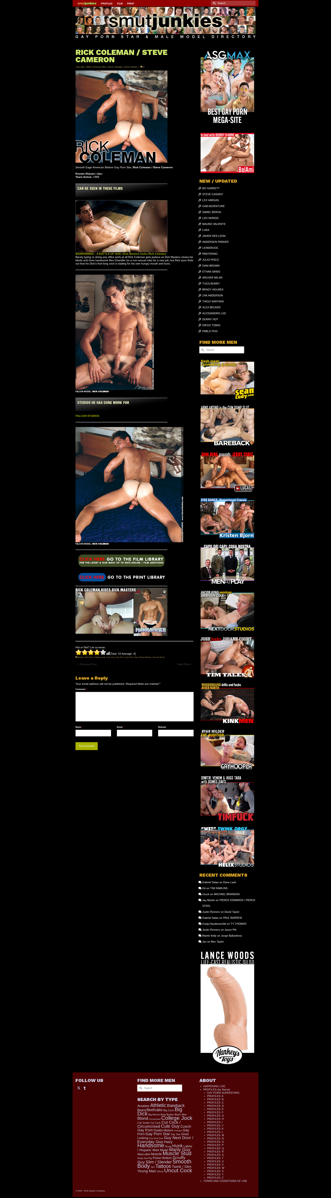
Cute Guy (110, 657)
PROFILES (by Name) (216, 1089)
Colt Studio (143, 1122)
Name (79, 727)
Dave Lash (229, 882)
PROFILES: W (215, 1167)
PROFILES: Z (215, 1177)
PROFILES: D (215, 1105)
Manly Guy (179, 1149)
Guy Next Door (156, 1138)
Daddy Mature (163, 1130)
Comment (81, 689)
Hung (168, 1146)
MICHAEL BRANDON (227, 894)
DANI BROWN (211, 265)
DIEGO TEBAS (211, 325)
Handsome (150, 1145)
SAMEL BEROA (211, 212)
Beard (141, 1110)
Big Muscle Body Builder (161, 1114)
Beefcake (154, 1110)
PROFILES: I (215, 1122)
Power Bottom (145, 657)
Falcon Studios (131, 67)
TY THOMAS (238, 923)
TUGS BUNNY (211, 283)
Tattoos (163, 1166)
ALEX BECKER (211, 307)
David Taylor (231, 911)
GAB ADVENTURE (213, 206)
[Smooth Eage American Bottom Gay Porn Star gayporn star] (121, 577)
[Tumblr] (84, 1088)
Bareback (176, 1105)
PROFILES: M (215, 1135)
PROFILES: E (215, 1109)
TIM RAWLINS (219, 888)
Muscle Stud (177, 1153)
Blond (142, 1118)
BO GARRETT (211, 188)
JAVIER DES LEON (213, 235)
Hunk (177, 1145)
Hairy (168, 1142)
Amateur (143, 1106)
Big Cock (168, 1110)
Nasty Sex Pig (144, 1158)
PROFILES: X (215, 1171)
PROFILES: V (215, 1164)
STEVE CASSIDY (212, 194)
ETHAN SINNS (211, 271)
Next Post (183, 664)
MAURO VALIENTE (214, 224)
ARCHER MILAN (212, 277)
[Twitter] (78, 1088)
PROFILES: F (215, 1112)
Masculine (143, 1154)
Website (162, 727)
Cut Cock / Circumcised (159, 1124)
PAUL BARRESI (232, 917)
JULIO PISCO (210, 259)
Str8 (153, 1167)
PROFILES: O (215, 1141)
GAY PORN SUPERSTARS (223, 1092)
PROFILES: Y (215, 1174)
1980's (89, 67)
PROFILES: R (215, 1151)
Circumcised (155, 1119)
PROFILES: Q (215, 1148)
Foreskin (178, 1130)
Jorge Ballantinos (231, 935)
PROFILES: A (215, 1096)
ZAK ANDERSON (212, 295)
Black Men (181, 1114)
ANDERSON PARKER (215, 241)
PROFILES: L (215, 1131)
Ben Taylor (217, 941)
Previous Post (88, 664)
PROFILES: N (215, 1138)
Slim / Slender (159, 1162)
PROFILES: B (215, 1099)
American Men (99, 67)
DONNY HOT (210, 319)
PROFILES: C (215, 1102)
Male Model (160, 1150)
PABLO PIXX (210, 331)
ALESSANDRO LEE (214, 313)
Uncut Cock (178, 1170)
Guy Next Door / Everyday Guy (165, 1139)
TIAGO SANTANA (213, 301)
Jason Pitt (230, 929)
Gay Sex (175, 1134)
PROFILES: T (215, 1158)
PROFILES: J (215, 1125)
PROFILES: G (215, 1115)
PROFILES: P (215, 1145)
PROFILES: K (215, 1128)
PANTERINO (210, 253)
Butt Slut (89, 657)
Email (120, 727)
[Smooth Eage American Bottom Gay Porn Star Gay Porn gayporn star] (121, 562)
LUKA (205, 229)
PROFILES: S (215, 1154)
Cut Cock (155, 1123)
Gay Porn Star (131, 657)
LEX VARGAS (210, 200)
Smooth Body (158, 657)
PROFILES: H (215, 1118)
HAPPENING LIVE (214, 1086)
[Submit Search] (214, 3)
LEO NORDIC (210, 218)
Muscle (156, 1154)
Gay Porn (120, 657)
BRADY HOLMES (212, 289)
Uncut (160, 1171)
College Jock (99, 657)
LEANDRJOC (210, 247)
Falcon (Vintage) (115, 67)
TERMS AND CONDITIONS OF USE (225, 1180)
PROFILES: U (215, 1161)
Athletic (80, 657)
